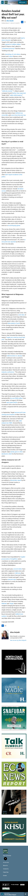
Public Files (5, 872)
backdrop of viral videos (13, 54)
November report (16, 480)
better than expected (19, 93)
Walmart (4, 603)
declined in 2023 (7, 454)
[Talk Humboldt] (14, 746)
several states (17, 569)
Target (12, 603)
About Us (5, 865)
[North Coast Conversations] (14, 662)
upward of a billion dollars (13, 44)
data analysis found (14, 323)
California (18, 573)
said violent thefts (11, 402)
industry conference (8, 372)
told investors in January (14, 356)
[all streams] (26, 894)
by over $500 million (16, 398)
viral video (21, 315)
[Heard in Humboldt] (14, 802)
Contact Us (5, 868)
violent (11, 56)
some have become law (18, 115)
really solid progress (16, 95)
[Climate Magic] (14, 690)
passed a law (12, 579)
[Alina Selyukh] (5, 634)
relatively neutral (7, 91)
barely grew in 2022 (17, 452)
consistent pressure (8, 48)
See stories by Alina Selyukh (18, 640)
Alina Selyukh (10, 21)
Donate (23, 2)
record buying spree (14, 225)
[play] (2, 894)
